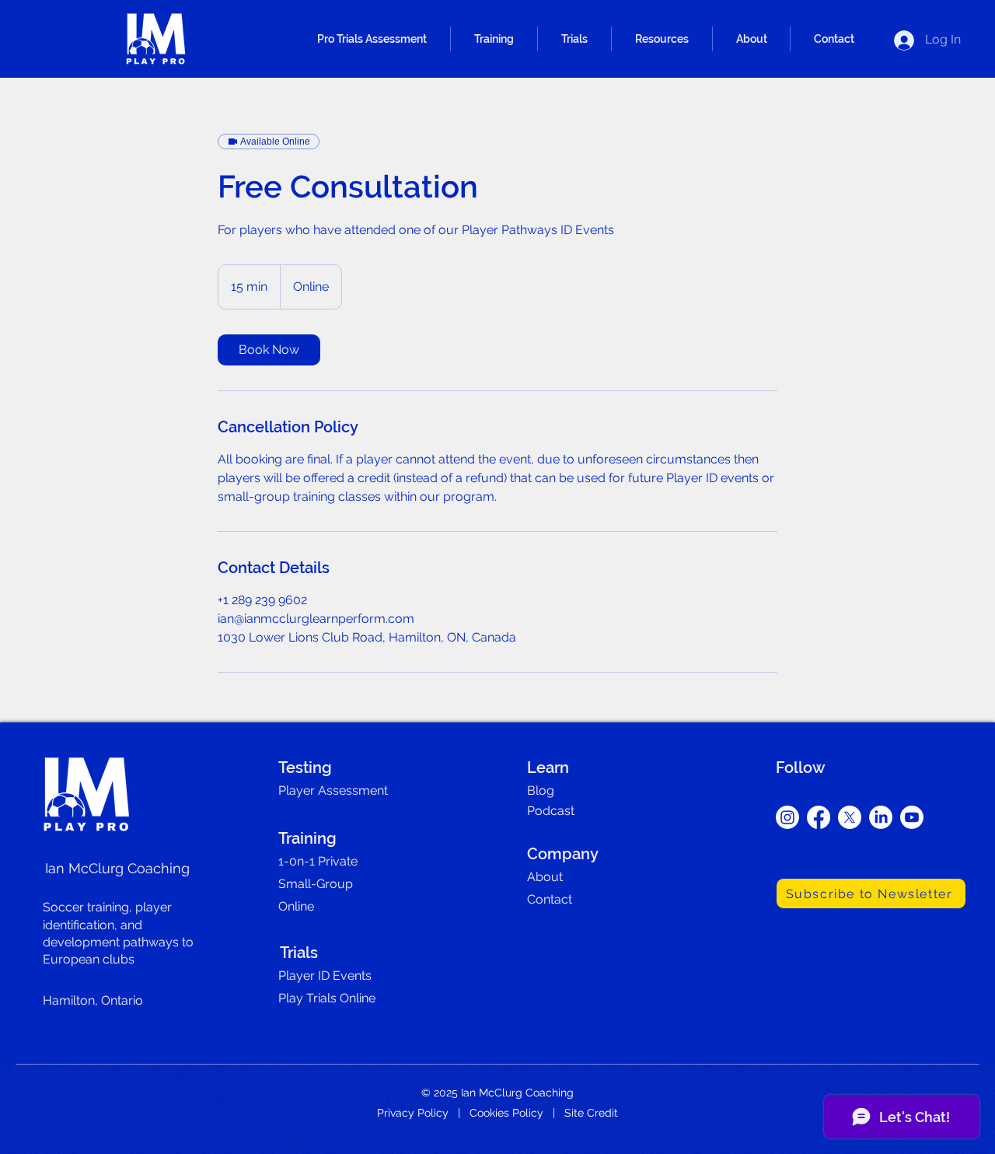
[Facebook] (818, 817)
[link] (269, 349)
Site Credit (591, 1113)
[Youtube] (911, 817)
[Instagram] (787, 817)
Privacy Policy (413, 1113)
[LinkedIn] (880, 817)
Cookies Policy (506, 1113)
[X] (849, 817)
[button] (372, 38)
